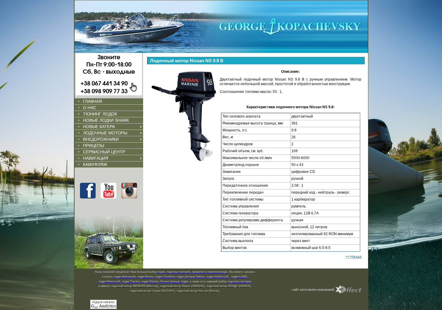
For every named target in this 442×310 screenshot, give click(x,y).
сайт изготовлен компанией (313, 289)
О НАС (89, 107)
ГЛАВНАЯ (92, 101)
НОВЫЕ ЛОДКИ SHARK (106, 120)
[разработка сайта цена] (351, 289)
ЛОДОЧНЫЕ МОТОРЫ (105, 132)
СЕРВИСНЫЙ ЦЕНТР (104, 151)
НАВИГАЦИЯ (95, 158)
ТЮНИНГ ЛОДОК (100, 114)
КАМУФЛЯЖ (95, 164)
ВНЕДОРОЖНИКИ (101, 139)
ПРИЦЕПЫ (93, 145)
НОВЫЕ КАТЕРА (99, 126)
